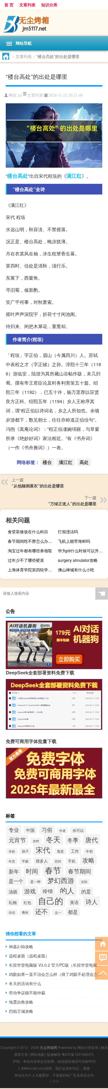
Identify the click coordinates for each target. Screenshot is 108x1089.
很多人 (42, 861)
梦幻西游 (61, 880)
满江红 (74, 175)
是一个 (16, 880)
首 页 (9, 5)
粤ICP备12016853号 (78, 1054)
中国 (30, 830)
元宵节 (17, 840)
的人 (67, 890)
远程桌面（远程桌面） (29, 956)
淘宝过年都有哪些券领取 (30, 550)
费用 (25, 912)
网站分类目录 (87, 1047)
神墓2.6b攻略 (21, 946)
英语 (74, 902)
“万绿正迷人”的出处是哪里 (72, 503)
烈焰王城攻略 (21, 1011)
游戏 (30, 891)
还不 (41, 911)
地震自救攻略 (21, 1002)
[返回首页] (101, 943)
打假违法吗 (68, 531)
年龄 (25, 861)
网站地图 (37, 1054)
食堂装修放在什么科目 (28, 531)
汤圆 (13, 891)
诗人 (92, 901)
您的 (58, 861)
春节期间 (79, 871)
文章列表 (27, 5)
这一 (58, 912)
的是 (86, 891)
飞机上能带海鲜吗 (74, 541)
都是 (73, 911)
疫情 (48, 891)
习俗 (46, 829)
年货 (12, 861)
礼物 (13, 902)
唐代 (91, 839)
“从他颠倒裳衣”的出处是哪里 (38, 486)
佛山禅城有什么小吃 (76, 569)
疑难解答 (54, 1054)
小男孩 (54, 1081)
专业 (14, 829)
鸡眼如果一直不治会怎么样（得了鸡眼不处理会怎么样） (55, 974)
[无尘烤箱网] (54, 22)
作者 (62, 830)
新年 (14, 871)
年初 (89, 851)
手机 (71, 861)
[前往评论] (101, 957)
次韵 (84, 882)
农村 (36, 841)
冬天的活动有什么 (25, 983)
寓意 (60, 851)
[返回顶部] (101, 972)
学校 (12, 851)
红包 (27, 902)
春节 (53, 870)
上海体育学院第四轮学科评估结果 (32, 569)
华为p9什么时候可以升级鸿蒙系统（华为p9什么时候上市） (82, 550)
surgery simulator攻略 (78, 560)
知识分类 (49, 5)
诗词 (12, 912)
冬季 (72, 840)
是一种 (35, 881)
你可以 (78, 830)
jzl (20, 95)
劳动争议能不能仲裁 (27, 993)
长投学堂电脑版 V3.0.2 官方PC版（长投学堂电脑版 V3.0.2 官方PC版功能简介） (55, 965)
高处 (23, 175)
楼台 (12, 175)
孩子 (25, 851)
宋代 (43, 849)
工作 (75, 851)
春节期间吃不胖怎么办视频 (32, 541)
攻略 (88, 860)
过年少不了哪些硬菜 (26, 560)
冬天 (53, 839)
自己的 (50, 900)
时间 (32, 871)
